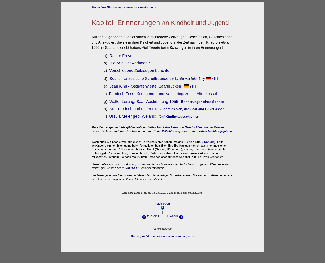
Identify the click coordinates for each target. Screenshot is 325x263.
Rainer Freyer (121, 56)
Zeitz (138, 70)
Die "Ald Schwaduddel (128, 63)
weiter (174, 216)
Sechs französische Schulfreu (135, 78)
